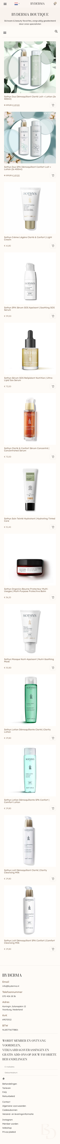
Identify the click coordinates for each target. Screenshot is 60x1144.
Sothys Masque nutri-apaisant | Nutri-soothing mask (29, 660)
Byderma (37, 3)
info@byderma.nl (10, 986)
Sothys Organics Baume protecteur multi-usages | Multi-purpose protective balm (26, 590)
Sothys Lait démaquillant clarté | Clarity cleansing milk (25, 871)
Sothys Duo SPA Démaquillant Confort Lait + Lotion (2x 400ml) (27, 168)
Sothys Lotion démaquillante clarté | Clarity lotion (27, 730)
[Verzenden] (3, 1078)
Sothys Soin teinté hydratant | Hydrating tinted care (29, 519)
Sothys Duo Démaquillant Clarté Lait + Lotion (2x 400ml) (30, 97)
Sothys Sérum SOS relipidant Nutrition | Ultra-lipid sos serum (28, 379)
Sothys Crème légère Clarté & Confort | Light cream (28, 238)
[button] (5, 3)
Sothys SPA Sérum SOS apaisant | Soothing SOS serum (29, 308)
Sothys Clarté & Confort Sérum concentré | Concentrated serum (26, 449)
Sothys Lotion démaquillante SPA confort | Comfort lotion (26, 801)
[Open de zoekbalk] (56, 31)
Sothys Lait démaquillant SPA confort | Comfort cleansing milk (29, 941)
